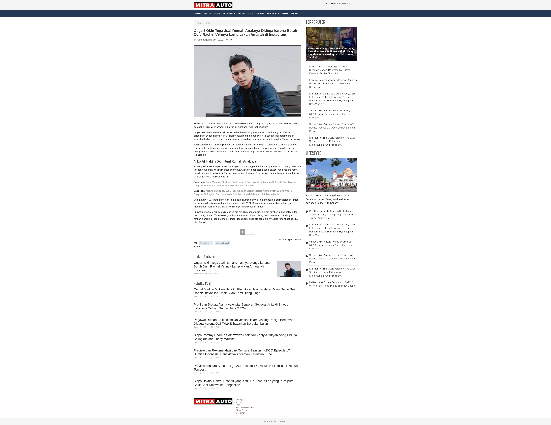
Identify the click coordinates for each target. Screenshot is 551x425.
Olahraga (273, 13)
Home (197, 13)
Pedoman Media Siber (245, 407)
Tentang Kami (241, 399)
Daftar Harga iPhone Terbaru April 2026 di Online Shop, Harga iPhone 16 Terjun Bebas (332, 284)
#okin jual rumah (222, 243)
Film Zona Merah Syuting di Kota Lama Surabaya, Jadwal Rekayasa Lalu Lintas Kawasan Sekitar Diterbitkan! (329, 70)
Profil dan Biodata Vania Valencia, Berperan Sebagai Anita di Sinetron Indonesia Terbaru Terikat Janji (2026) (242, 306)
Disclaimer (240, 413)
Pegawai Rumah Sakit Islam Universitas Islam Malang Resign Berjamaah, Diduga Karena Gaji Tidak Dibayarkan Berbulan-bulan (245, 321)
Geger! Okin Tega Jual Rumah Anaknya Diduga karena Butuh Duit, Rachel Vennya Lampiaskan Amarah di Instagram (232, 266)
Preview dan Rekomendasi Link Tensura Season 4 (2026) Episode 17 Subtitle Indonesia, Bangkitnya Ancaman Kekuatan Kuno (242, 352)
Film (251, 13)
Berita (207, 13)
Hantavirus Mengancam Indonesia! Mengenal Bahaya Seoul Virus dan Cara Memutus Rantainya (333, 83)
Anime (242, 13)
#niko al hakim (206, 243)
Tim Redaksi (241, 405)
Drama (260, 13)
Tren (217, 13)
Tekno (294, 13)
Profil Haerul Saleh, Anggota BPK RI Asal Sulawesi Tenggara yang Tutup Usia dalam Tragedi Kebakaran (331, 215)
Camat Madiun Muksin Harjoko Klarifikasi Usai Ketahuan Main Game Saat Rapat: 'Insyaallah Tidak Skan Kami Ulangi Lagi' (245, 291)
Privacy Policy (241, 410)
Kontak (239, 402)
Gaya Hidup (229, 13)
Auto (285, 13)
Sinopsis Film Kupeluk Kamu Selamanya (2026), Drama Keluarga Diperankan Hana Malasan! (330, 114)
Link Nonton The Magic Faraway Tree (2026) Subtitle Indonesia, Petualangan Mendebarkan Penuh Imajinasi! (332, 141)
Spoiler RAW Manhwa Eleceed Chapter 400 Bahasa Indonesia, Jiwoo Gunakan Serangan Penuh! (332, 128)
